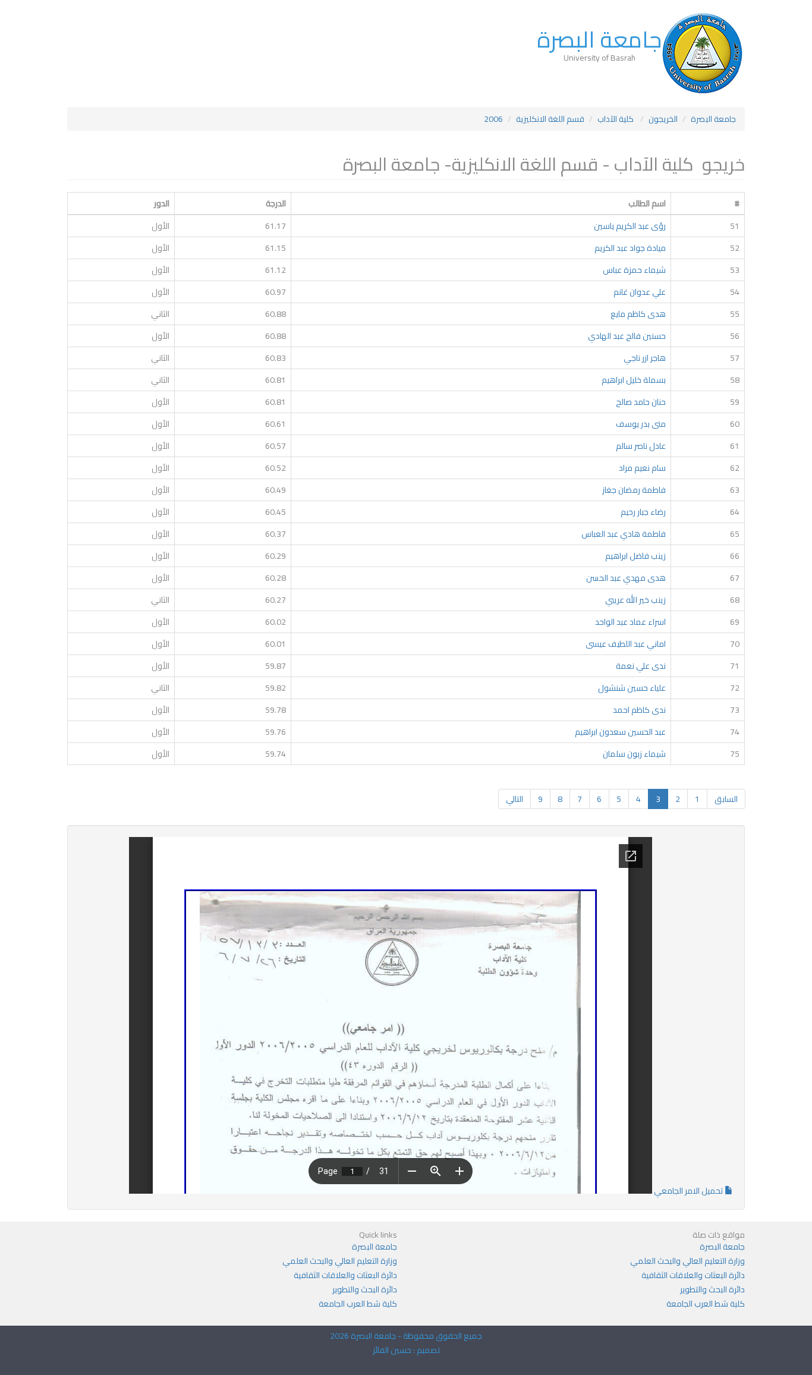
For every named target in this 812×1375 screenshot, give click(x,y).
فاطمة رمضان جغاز (634, 490)
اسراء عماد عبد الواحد (630, 622)
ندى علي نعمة (641, 666)
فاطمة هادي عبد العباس (623, 534)
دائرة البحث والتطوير (712, 1289)
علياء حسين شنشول (632, 688)
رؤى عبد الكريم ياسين (630, 226)
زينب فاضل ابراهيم (635, 556)
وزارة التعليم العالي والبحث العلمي (687, 1261)
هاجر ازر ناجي (645, 358)
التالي (514, 799)
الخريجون (663, 119)
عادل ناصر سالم (641, 446)
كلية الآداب (616, 119)
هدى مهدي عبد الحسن (626, 578)
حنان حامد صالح (641, 402)
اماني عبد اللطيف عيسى (626, 644)
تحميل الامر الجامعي (688, 1190)
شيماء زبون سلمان (634, 754)
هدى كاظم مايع (638, 314)
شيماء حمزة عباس (634, 270)
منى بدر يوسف (641, 424)
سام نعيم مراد (642, 468)
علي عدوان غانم (639, 292)
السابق (726, 799)
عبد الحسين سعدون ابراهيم (620, 732)
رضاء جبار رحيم (643, 512)
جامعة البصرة (599, 39)
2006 (493, 119)
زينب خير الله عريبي (635, 600)
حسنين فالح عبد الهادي (627, 336)
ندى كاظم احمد (639, 710)
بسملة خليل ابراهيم (634, 380)
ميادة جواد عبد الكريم (630, 248)
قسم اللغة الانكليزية (550, 119)
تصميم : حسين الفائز (406, 1350)
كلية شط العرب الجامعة (705, 1303)
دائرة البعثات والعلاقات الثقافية (693, 1275)
